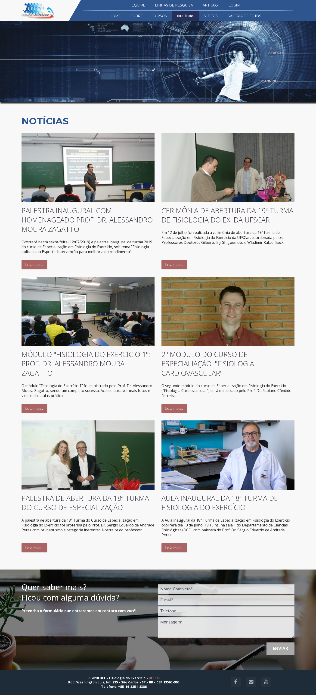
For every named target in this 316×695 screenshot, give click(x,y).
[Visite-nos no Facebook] (234, 685)
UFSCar (154, 678)
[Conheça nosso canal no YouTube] (264, 685)
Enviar (280, 649)
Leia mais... (34, 264)
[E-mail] (249, 685)
